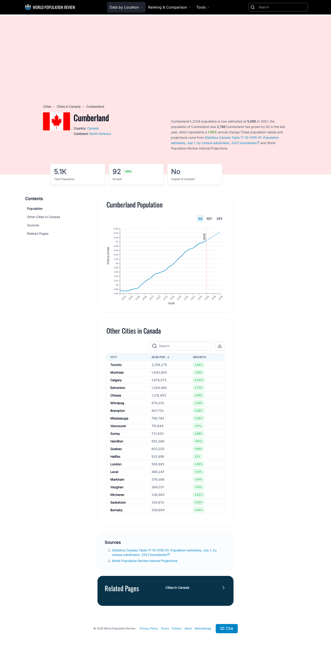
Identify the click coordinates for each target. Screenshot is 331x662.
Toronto (116, 365)
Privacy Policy (149, 628)
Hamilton (116, 441)
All (200, 219)
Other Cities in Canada (43, 217)
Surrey (115, 433)
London (115, 464)
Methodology (203, 628)
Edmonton (117, 388)
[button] (219, 346)
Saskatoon (118, 502)
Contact (177, 628)
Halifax (115, 456)
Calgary (116, 380)
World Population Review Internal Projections (144, 561)
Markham (117, 479)
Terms (165, 628)
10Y (209, 219)
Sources (33, 225)
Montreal (116, 372)
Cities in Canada (69, 106)
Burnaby (116, 510)
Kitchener (117, 495)
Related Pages (37, 233)
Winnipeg (117, 403)
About (188, 628)
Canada (93, 128)
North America (100, 134)
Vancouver (118, 426)
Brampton (117, 410)
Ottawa (115, 395)
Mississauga (119, 418)
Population (35, 208)
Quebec (116, 449)
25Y (220, 219)
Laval (114, 472)
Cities (47, 106)
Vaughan (116, 487)
